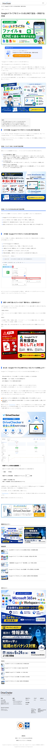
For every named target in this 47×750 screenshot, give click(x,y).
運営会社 (39, 711)
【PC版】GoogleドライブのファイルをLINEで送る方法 (13, 123)
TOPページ (33, 708)
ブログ (35, 699)
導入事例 (27, 704)
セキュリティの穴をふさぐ (17, 702)
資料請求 (32, 710)
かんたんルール (3, 700)
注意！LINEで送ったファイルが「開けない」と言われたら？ (14, 124)
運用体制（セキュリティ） (5, 703)
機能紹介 (14, 699)
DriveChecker (12, 404)
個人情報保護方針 (40, 710)
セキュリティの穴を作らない (17, 703)
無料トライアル (33, 712)
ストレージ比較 (3, 701)
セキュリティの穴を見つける (17, 701)
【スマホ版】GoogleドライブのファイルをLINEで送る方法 (14, 121)
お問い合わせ (33, 711)
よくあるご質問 (33, 709)
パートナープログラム (4, 710)
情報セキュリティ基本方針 (42, 709)
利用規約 (39, 708)
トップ (2, 6)
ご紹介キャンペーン (4, 709)
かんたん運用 (3, 699)
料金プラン (27, 699)
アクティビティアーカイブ (5, 702)
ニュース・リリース (43, 699)
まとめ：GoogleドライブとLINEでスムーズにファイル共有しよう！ (16, 125)
